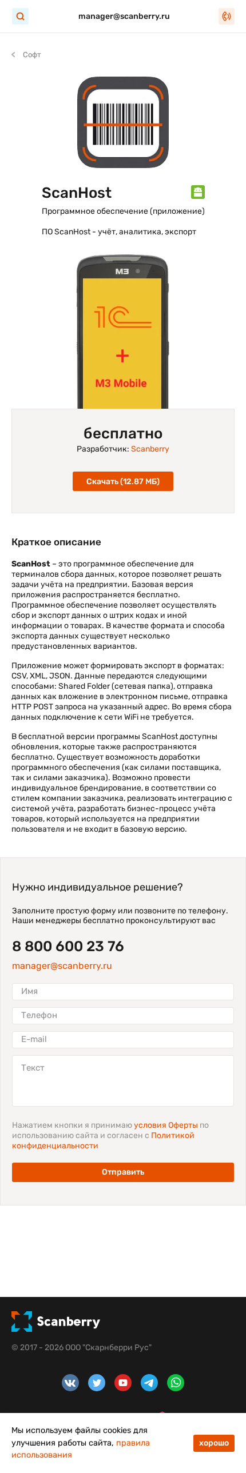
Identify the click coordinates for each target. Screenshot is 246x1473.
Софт (32, 54)
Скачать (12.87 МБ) (123, 481)
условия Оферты (167, 1125)
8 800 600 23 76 (68, 946)
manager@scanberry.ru (124, 16)
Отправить (123, 1172)
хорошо (214, 1443)
